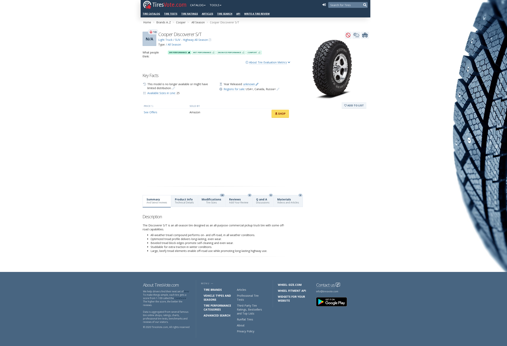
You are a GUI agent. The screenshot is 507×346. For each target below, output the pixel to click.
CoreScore (180, 298)
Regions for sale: (234, 89)
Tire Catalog (151, 13)
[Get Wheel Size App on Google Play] (334, 301)
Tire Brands (213, 290)
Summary (157, 200)
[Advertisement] (216, 152)
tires (186, 291)
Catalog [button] (197, 5)
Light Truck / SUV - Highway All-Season (183, 40)
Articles (207, 13)
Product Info (184, 200)
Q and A (263, 199)
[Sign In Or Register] (324, 5)
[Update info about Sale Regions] (278, 89)
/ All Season (173, 44)
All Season (198, 22)
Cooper (181, 22)
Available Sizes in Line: (161, 93)
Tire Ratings (189, 13)
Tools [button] (214, 5)
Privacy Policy (245, 331)
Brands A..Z (163, 22)
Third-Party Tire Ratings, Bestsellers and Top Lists (249, 309)
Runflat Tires (245, 319)
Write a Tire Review (257, 13)
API (238, 13)
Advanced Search (217, 315)
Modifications (212, 199)
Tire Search (224, 13)
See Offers (150, 112)
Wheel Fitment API (292, 291)
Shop (281, 113)
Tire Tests (170, 13)
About (241, 325)
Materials (289, 199)
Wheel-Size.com (290, 285)
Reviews (239, 199)
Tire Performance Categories (217, 307)
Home (147, 22)
